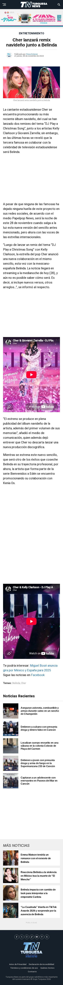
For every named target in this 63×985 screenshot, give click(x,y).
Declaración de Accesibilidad (41, 964)
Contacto (32, 972)
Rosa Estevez (32, 54)
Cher (23, 683)
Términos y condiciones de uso (24, 968)
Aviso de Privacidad (17, 964)
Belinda (16, 683)
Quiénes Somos (47, 968)
